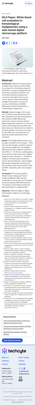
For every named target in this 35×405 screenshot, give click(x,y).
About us (5, 357)
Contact (5, 364)
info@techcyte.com (24, 373)
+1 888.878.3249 (23, 371)
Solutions (5, 361)
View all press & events (12, 340)
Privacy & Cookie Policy (18, 402)
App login (22, 364)
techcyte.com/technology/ (15, 272)
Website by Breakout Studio (25, 400)
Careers (21, 361)
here (30, 73)
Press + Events (24, 357)
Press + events (6, 13)
